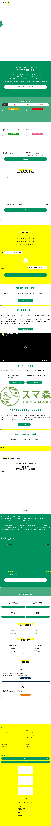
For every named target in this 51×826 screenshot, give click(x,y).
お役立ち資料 (36, 762)
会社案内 (27, 744)
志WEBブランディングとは (6, 732)
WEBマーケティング (30, 735)
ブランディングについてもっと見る (25, 275)
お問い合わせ (13, 606)
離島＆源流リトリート (6, 749)
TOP (2, 730)
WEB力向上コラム (4, 733)
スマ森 (24, 424)
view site (25, 678)
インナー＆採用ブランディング (31, 733)
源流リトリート (34, 382)
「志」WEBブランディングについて (25, 86)
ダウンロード (38, 606)
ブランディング (4, 744)
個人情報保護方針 (29, 749)
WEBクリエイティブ (30, 732)
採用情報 (27, 746)
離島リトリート (17, 382)
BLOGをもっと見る (25, 580)
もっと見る (25, 159)
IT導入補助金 (28, 739)
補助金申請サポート (29, 737)
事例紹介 (3, 742)
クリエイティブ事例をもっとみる (25, 209)
